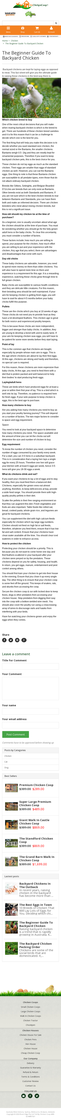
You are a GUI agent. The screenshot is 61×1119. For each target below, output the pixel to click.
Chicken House (30, 1048)
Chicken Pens (30, 1039)
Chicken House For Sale (30, 1035)
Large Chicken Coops (30, 1011)
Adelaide (51, 1112)
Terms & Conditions (30, 1076)
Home (5, 40)
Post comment (15, 734)
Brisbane (44, 1112)
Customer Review (30, 1081)
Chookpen (30, 1025)
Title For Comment (14, 660)
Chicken (14, 40)
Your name (9, 705)
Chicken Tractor (30, 1020)
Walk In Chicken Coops (30, 1016)
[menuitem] (4, 640)
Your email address (14, 719)
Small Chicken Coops (30, 1007)
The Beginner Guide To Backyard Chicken (24, 43)
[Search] (56, 23)
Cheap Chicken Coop (30, 1053)
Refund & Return (30, 1072)
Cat (6, 761)
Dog (6, 767)
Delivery (30, 1063)
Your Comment (12, 674)
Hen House (30, 1044)
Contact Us (30, 1085)
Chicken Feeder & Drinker (19, 1108)
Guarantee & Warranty (30, 1067)
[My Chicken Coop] (30, 4)
